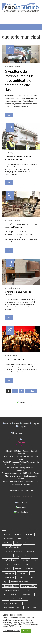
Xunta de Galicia (30, 607)
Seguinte (31, 391)
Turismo (37, 473)
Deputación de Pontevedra (13, 551)
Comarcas (21, 454)
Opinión (6, 462)
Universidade (22, 481)
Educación (33, 465)
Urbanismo (17, 67)
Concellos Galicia (29, 451)
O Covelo (16, 564)
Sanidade (5, 473)
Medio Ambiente (12, 468)
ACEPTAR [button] (26, 631)
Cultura (9, 356)
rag (5, 582)
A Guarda (29, 534)
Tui (5, 595)
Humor (21, 479)
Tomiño (28, 590)
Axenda (5, 481)
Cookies (30, 490)
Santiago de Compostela (12, 590)
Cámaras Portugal (11, 456)
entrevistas (30, 551)
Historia (13, 481)
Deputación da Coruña (11, 547)
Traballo (29, 473)
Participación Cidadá (27, 468)
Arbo (19, 538)
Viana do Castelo (27, 595)
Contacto (12, 490)
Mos (34, 560)
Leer (8, 115)
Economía (24, 465)
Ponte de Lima (9, 573)
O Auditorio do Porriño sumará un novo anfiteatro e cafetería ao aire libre (19, 80)
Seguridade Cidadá (17, 473)
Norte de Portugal (26, 456)
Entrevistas (14, 462)
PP (32, 573)
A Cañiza (7, 534)
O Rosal (14, 356)
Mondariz (28, 556)
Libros (37, 481)
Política (23, 462)
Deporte (27, 484)
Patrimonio (21, 470)
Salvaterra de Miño (28, 586)
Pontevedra (22, 573)
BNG (27, 538)
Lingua (30, 481)
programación (9, 577)
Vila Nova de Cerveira (19, 599)
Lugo (18, 556)
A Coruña (18, 534)
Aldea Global (10, 451)
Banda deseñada (30, 476)
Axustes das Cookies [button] (12, 631)
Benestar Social (33, 462)
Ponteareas (29, 569)
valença (13, 595)
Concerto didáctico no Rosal (18, 359)
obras (6, 564)
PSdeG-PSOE (32, 577)
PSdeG (21, 577)
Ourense (18, 569)
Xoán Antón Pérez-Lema (12, 607)
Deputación (29, 543)
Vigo (5, 599)
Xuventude (18, 476)
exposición (8, 556)
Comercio (8, 465)
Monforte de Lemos (11, 560)
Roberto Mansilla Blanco (19, 582)
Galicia (18, 451)
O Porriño (10, 67)
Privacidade (21, 490)
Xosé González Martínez (12, 603)
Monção (25, 560)
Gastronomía (17, 484)
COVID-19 (7, 543)
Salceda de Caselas (10, 586)
